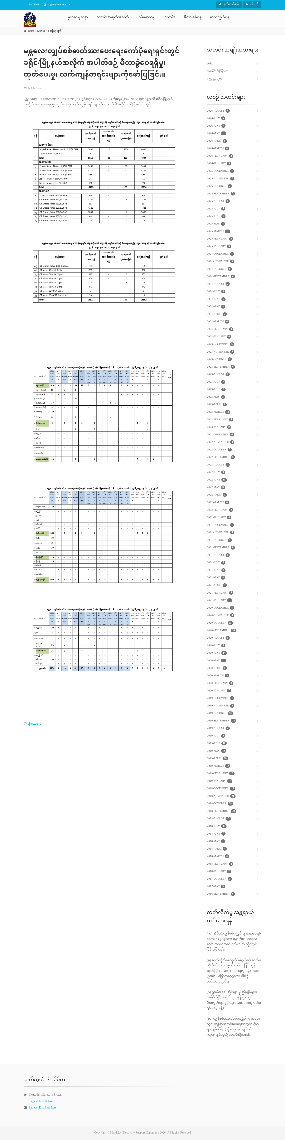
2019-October (219, 713)
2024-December (220, 254)
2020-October (219, 623)
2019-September (221, 721)
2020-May (216, 661)
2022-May (215, 487)
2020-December (220, 608)
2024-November (220, 262)
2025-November (220, 179)
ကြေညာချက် (55, 31)
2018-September (221, 811)
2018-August (218, 819)
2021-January (219, 600)
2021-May (215, 578)
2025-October (218, 186)
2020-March (217, 676)
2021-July (215, 563)
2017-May (215, 886)
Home (31, 31)
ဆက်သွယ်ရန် (219, 17)
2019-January (219, 781)
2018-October (219, 804)
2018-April (216, 849)
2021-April (216, 585)
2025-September (220, 194)
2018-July (216, 826)
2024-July (215, 292)
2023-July (215, 382)
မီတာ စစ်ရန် (192, 17)
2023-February (219, 420)
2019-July (215, 736)
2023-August (217, 374)
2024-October (218, 269)
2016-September (220, 894)
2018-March (217, 856)
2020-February (219, 683)
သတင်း (169, 17)
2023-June (215, 389)
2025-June (215, 216)
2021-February (219, 593)
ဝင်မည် (254, 4)
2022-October (218, 450)
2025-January (218, 246)
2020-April (216, 668)
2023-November (220, 352)
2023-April (216, 404)
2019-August (217, 728)
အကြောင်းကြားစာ (217, 71)
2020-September (221, 630)
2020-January (218, 691)
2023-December (220, 344)
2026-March (217, 148)
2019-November (220, 706)
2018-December (220, 789)
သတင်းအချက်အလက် (113, 17)
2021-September (220, 548)
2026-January (218, 163)
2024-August (217, 284)
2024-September (220, 277)
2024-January (218, 337)
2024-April (216, 314)
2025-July (215, 209)
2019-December (220, 698)
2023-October (218, 359)
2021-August (217, 555)
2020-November (220, 615)
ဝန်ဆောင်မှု (147, 17)
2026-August (217, 111)
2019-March (218, 766)
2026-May (216, 133)
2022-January (218, 518)
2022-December (220, 435)
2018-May (215, 841)
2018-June (215, 834)
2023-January (218, 427)
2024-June (215, 299)
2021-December (220, 525)
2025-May (215, 224)
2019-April (217, 759)
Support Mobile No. (41, 1101)
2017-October (218, 879)
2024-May (215, 307)
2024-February (219, 329)
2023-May (215, 397)
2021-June (215, 570)
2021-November (220, 533)
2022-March (217, 503)
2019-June (216, 744)
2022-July (215, 472)
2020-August (217, 638)
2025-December (220, 171)
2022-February (219, 510)
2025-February (219, 239)
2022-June (216, 480)
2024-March (217, 322)
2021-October (218, 540)
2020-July (215, 645)
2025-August (217, 201)
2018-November (220, 796)
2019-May (216, 751)
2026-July (215, 118)
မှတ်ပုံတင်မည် (231, 4)
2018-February (219, 864)
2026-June (215, 126)
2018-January (218, 871)
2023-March (218, 412)
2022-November (220, 442)
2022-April (216, 495)
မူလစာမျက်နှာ (78, 17)
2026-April (216, 141)
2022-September (220, 457)
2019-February (220, 774)
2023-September (220, 367)
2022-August (217, 465)
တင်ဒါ (210, 64)
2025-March (218, 231)
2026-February (219, 156)
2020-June (216, 653)
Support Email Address (42, 1108)
